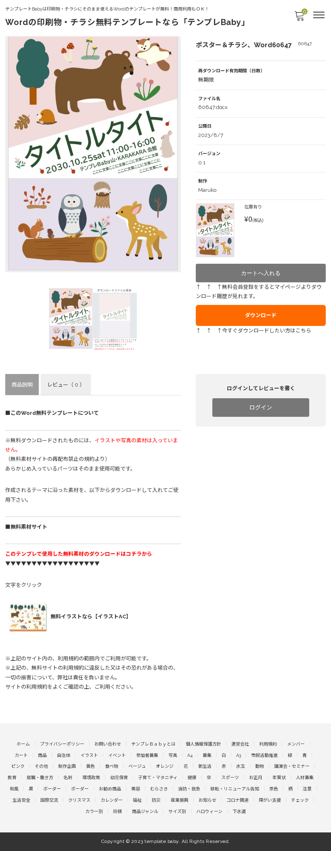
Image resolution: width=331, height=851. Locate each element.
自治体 (63, 755)
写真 (172, 755)
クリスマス (79, 800)
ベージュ (137, 766)
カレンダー (112, 800)
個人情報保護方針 (203, 744)
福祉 (137, 800)
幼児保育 (119, 777)
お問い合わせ (107, 744)
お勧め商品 (110, 789)
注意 (307, 789)
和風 (14, 789)
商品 (42, 755)
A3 (238, 755)
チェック (300, 800)
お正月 (255, 777)
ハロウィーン (209, 811)
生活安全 (21, 800)
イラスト (89, 755)
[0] (299, 18)
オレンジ (165, 766)
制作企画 (67, 766)
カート (21, 755)
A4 (190, 755)
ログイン (260, 407)
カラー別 (94, 811)
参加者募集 (147, 755)
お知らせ (207, 800)
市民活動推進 (264, 755)
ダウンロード (261, 315)
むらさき (159, 789)
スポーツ (230, 777)
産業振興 (180, 800)
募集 (207, 755)
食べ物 (111, 766)
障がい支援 (270, 800)
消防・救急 (189, 789)
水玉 (240, 766)
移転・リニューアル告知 (234, 789)
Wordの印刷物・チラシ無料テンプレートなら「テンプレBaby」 (127, 22)
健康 (192, 777)
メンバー (296, 744)
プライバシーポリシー (62, 744)
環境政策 (91, 777)
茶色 (273, 789)
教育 (12, 777)
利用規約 (268, 744)
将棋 (117, 811)
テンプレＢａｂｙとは (153, 744)
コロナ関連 (237, 800)
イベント (117, 755)
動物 (259, 766)
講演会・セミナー (292, 766)
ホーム (23, 744)
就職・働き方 (40, 777)
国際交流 (49, 800)
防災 (156, 800)
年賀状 (279, 777)
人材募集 (305, 777)
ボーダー (52, 789)
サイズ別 (177, 811)
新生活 (205, 766)
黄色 (90, 766)
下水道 (239, 811)
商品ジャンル (145, 811)
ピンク (18, 766)
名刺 (67, 777)
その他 (41, 766)
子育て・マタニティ (158, 777)
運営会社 (240, 744)
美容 (135, 789)
